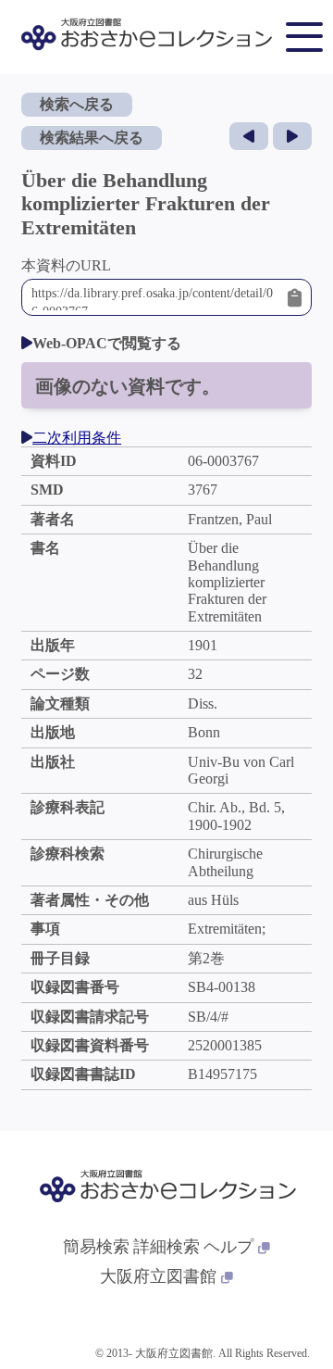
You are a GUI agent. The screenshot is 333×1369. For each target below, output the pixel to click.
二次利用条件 (76, 438)
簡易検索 (96, 1246)
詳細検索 (166, 1246)
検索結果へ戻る (91, 137)
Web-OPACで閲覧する (106, 343)
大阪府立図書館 (158, 1276)
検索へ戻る (77, 104)
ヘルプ (228, 1246)
